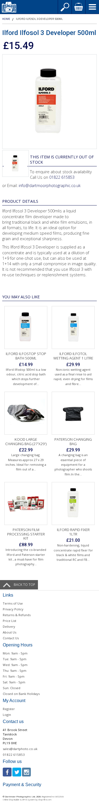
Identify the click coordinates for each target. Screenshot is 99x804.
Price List (9, 621)
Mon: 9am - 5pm (15, 653)
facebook (7, 772)
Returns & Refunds (17, 615)
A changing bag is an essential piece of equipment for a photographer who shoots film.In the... (73, 464)
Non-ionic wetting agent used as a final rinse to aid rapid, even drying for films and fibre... (73, 376)
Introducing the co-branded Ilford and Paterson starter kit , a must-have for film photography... (26, 557)
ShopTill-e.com (44, 799)
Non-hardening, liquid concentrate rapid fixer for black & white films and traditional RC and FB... (73, 552)
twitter (16, 772)
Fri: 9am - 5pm (13, 676)
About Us (9, 632)
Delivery (9, 626)
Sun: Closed (11, 688)
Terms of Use (13, 603)
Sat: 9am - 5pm (14, 682)
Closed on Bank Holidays (21, 694)
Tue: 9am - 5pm (14, 659)
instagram (26, 772)
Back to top (24, 584)
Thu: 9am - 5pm (14, 670)
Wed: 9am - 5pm (15, 665)
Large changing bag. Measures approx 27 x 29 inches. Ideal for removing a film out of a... (26, 462)
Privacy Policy (13, 609)
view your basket (78, 7)
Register (9, 709)
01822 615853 (62, 177)
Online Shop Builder (11, 799)
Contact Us (11, 638)
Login (7, 715)
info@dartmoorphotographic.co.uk (50, 185)
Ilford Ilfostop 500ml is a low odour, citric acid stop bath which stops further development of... (26, 376)
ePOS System (28, 799)
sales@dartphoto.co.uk (20, 749)
